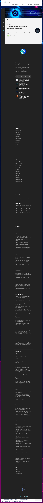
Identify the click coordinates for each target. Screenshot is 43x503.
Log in (17, 469)
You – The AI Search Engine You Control (23, 218)
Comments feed (19, 473)
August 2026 (18, 130)
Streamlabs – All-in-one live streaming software (22, 240)
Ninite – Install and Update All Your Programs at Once (21, 270)
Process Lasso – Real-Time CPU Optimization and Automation (21, 229)
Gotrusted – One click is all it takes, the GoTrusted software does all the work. (22, 338)
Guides (20, 95)
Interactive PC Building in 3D (21, 356)
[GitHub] (3, 23)
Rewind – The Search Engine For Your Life (23, 208)
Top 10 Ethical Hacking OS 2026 (24, 88)
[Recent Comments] (25, 76)
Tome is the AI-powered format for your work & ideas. (23, 221)
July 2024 (18, 155)
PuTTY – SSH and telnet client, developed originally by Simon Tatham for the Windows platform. (22, 257)
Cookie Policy (21, 501)
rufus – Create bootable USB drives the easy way (23, 254)
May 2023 (18, 171)
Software (9, 24)
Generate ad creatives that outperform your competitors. (23, 206)
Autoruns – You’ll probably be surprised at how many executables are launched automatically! (22, 261)
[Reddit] (3, 19)
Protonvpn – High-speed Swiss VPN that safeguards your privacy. (22, 307)
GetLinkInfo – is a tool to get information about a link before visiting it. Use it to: (22, 400)
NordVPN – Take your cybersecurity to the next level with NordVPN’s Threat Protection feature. (22, 297)
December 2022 (19, 179)
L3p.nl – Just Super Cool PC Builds (22, 364)
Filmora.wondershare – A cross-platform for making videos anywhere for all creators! (23, 412)
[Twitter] (3, 15)
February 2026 (18, 132)
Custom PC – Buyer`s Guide (21, 196)
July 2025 (18, 140)
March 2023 (18, 173)
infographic (20, 91)
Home (13, 4)
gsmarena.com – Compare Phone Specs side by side (22, 462)
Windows (28, 79)
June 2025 (18, 142)
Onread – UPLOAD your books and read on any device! (23, 450)
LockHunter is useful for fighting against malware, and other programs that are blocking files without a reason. (23, 266)
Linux (25, 87)
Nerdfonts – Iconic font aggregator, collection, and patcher (21, 441)
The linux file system (22, 92)
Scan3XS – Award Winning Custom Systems (23, 198)
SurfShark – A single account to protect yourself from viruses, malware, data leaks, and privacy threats (23, 310)
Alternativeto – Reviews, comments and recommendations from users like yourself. (22, 367)
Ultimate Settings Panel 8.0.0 (24, 84)
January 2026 (18, 134)
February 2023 (18, 175)
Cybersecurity (21, 79)
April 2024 (18, 157)
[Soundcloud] (3, 26)
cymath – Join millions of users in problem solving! (22, 447)
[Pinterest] (3, 34)
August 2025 (18, 138)
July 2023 (18, 167)
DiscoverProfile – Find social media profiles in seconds (23, 444)
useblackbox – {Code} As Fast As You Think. (23, 418)
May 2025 (18, 144)
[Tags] (29, 76)
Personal (17, 4)
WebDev (22, 4)
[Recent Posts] (17, 76)
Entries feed (18, 471)
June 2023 (18, 169)
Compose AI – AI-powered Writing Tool (22, 210)
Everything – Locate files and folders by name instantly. (22, 245)
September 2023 (19, 163)
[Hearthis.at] (3, 30)
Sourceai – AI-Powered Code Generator (23, 216)
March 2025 (18, 146)
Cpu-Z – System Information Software (22, 242)
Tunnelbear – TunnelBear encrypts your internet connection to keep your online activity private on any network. (23, 320)
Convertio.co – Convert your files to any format (22, 289)
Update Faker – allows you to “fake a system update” (23, 453)
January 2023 (18, 177)
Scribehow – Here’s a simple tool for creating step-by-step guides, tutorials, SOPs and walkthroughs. (22, 415)
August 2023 (18, 165)
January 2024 (18, 161)
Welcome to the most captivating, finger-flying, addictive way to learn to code (22, 354)
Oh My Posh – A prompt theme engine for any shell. (22, 233)
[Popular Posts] (21, 76)
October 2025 (18, 136)
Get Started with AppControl (24, 80)
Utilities (25, 79)
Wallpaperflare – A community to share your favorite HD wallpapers (23, 427)
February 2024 (18, 159)
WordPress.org (18, 475)
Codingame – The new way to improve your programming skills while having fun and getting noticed (23, 388)
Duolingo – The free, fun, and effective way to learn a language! (23, 392)
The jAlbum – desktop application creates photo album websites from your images (22, 403)
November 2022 (19, 181)
